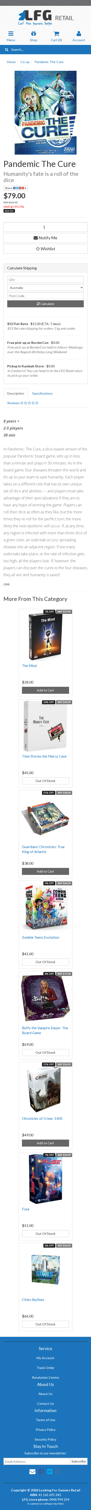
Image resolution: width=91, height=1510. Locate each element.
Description (15, 393)
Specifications (42, 393)
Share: (9, 188)
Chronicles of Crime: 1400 (42, 1118)
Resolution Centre (45, 1377)
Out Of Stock (45, 781)
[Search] (7, 49)
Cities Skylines (33, 1299)
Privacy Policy (46, 1430)
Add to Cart (45, 690)
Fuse (25, 1209)
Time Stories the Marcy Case (44, 756)
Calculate (47, 304)
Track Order (45, 1368)
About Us (45, 1394)
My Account (45, 1358)
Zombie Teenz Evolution (40, 937)
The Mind (29, 666)
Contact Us (45, 1403)
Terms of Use (45, 1420)
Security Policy (45, 1439)
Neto (60, 1503)
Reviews (13, 403)
